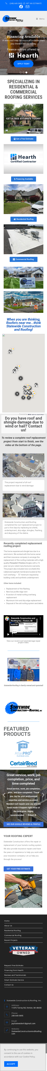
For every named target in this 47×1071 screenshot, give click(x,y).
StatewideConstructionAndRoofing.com (26, 1039)
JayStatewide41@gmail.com (23, 1030)
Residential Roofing (12, 937)
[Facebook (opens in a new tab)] (21, 7)
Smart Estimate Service (14, 987)
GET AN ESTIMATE (34, 3)
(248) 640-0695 (16, 3)
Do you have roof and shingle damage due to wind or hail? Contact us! (23, 424)
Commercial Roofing (12, 942)
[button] (21, 72)
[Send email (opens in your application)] (26, 7)
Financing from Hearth (14, 977)
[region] (23, 51)
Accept (11, 1064)
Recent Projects (10, 947)
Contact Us (9, 992)
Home (6, 928)
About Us (8, 933)
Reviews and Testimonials (15, 982)
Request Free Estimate (13, 972)
